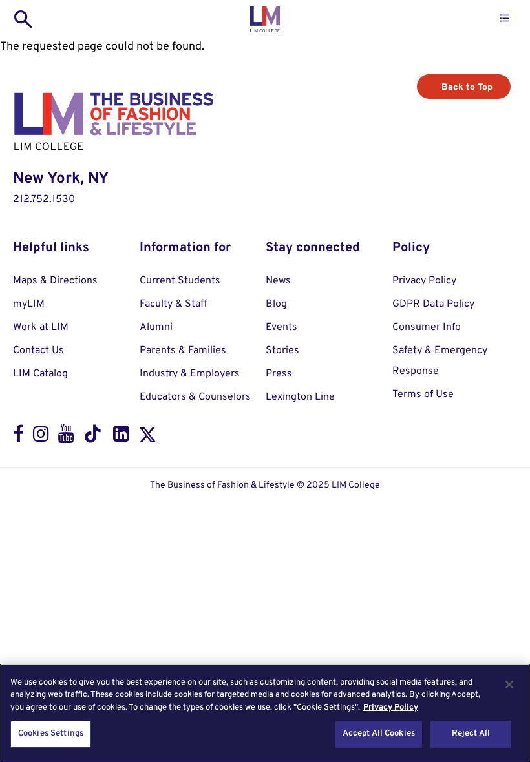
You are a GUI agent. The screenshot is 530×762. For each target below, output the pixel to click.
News (278, 280)
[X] (147, 437)
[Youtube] (66, 437)
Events (281, 327)
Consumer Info (426, 327)
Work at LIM (41, 327)
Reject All (471, 733)
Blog (276, 304)
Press (279, 373)
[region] (265, 713)
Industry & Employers (190, 373)
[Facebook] (18, 437)
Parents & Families (183, 350)
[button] (504, 18)
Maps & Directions (55, 280)
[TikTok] (93, 437)
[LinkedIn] (121, 437)
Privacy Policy (424, 280)
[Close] (509, 684)
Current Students (180, 280)
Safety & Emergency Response (439, 361)
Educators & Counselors (195, 397)
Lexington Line (300, 397)
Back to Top (467, 87)
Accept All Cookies (379, 733)
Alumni (156, 327)
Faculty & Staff (173, 304)
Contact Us (38, 350)
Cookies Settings (50, 733)
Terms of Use (423, 394)
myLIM (29, 304)
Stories (282, 350)
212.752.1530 (44, 199)
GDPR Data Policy (433, 304)
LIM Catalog (40, 373)
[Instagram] (41, 437)
